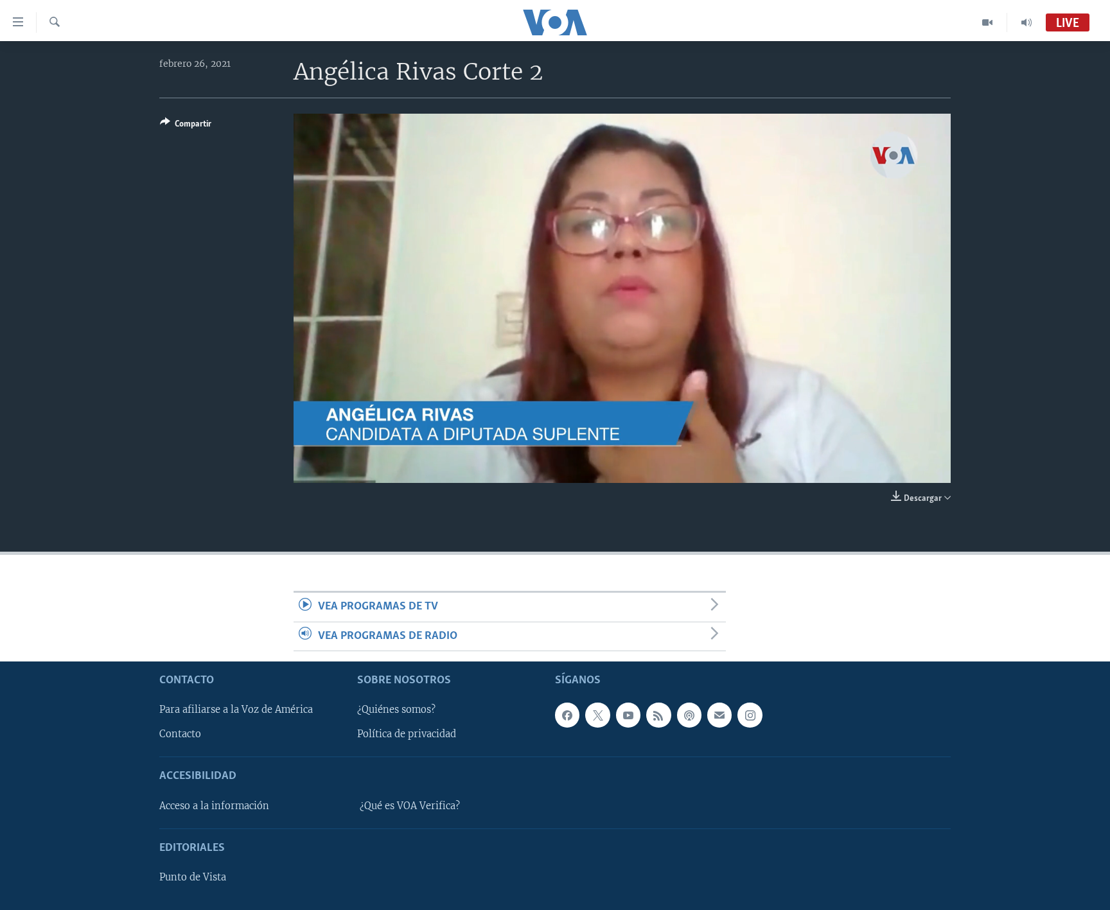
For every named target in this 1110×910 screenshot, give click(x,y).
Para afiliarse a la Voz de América (236, 709)
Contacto (180, 734)
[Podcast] (689, 715)
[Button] (185, 126)
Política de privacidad (406, 734)
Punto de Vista (192, 877)
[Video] (987, 22)
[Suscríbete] (719, 715)
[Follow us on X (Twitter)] (597, 715)
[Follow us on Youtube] (628, 715)
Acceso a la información (214, 806)
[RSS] (658, 715)
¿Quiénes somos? (396, 709)
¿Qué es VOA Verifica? (410, 806)
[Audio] (1026, 22)
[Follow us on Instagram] (749, 715)
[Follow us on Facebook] (567, 715)
